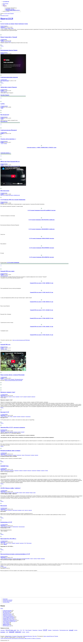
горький (2, 41)
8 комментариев (4, 89)
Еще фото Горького (7, 611)
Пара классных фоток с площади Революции (12, 374)
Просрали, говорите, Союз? (7, 392)
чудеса (13, 396)
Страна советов (6, 623)
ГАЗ (25, 543)
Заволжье (40, 630)
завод (34, 492)
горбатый (27, 492)
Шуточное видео (4, 190)
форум (45, 636)
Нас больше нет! (4, 114)
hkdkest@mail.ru (8, 636)
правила (21, 470)
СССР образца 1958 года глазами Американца (12, 199)
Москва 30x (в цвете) (7, 614)
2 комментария (4, 39)
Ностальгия (27, 455)
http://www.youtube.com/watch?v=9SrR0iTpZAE (10, 195)
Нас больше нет (6, 612)
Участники (5, 598)
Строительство (55, 630)
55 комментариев (4, 106)
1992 (4, 543)
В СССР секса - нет (7, 625)
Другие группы (6, 602)
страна (5, 416)
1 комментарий (4, 377)
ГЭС (24, 630)
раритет (27, 632)
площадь (43, 470)
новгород (33, 396)
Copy (8, 416)
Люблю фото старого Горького (8, 87)
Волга (18, 630)
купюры (32, 455)
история (14, 455)
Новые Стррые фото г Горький (8, 37)
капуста (26, 510)
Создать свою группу (7, 601)
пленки (23, 632)
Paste (11, 416)
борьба (38, 558)
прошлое (11, 431)
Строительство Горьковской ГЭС (10, 620)
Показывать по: (3, 568)
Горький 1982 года (5, 344)
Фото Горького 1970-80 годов (9, 621)
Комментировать (4, 26)
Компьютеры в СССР (6, 522)
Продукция (29, 543)
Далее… (2, 45)
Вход (4, 4)
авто (13, 492)
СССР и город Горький (9, 13)
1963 (19, 166)
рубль (2, 108)
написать (12, 9)
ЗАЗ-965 (17, 492)
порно (31, 558)
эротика (35, 558)
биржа (31, 492)
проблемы (12, 470)
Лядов (46, 470)
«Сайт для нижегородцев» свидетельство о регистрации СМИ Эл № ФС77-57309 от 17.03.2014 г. (20, 638)
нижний (29, 396)
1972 (2, 543)
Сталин (5, 28)
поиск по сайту (6, 11)
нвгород (2, 431)
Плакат (5, 143)
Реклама (56, 636)
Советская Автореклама (8, 615)
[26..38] (4, 567)
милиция (43, 558)
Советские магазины (7, 610)
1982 (6, 349)
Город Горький (8, 41)
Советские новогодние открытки (9, 77)
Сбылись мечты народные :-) (8, 139)
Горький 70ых (8, 166)
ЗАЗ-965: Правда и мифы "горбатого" (10, 488)
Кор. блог (35, 636)
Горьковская (34, 630)
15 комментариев (4, 394)
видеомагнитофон (26, 558)
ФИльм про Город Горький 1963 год (10, 161)
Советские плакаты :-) (7, 613)
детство (10, 396)
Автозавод (2, 630)
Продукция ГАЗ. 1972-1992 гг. (8, 538)
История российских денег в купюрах (10, 450)
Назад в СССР (6, 18)
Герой (12, 28)
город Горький (6, 622)
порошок (17, 396)
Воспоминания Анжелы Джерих (8, 50)
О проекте (14, 636)
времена (20, 510)
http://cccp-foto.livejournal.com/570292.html (21, 340)
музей (7, 632)
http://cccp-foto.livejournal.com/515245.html (13, 380)
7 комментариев (4, 490)
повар (9, 28)
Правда (20, 492)
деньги (23, 455)
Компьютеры (15, 526)
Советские (19, 455)
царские (36, 455)
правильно (6, 470)
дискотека (7, 431)
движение (16, 470)
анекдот (30, 510)
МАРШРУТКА (4, 466)
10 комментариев (4, 524)
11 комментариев (4, 414)
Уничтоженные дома (63, 630)
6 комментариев (4, 508)
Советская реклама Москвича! (8, 130)
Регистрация (5, 3)
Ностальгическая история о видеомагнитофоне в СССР (15, 554)
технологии (28, 416)
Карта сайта (19, 636)
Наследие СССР (4, 412)
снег (23, 510)
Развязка (38, 470)
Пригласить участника (7, 599)
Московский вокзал (19, 379)
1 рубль (2, 103)
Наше (2, 396)
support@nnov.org (50, 636)
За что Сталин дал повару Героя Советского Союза (14, 23)
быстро (2, 470)
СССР (2, 28)
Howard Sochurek (4, 275)
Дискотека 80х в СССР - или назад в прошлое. (12, 427)
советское (6, 396)
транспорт (34, 470)
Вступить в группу (4, 15)
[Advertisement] (7, 584)
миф (24, 492)
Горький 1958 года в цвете (7, 271)
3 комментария (4, 79)
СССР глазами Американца (8, 617)
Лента (1, 608)
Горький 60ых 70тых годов (8, 619)
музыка (15, 431)
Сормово (50, 630)
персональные (22, 526)
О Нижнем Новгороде (27, 636)
